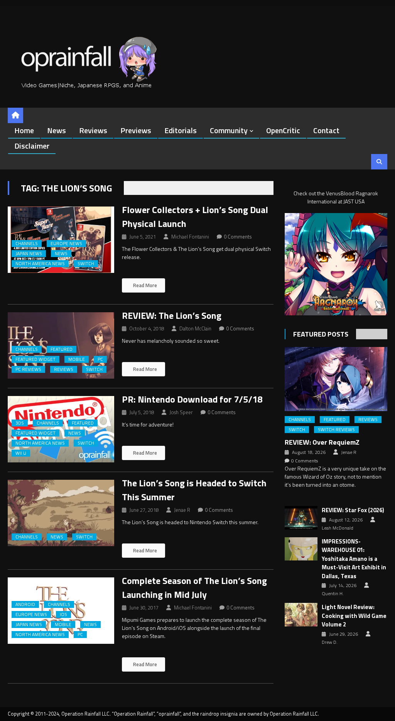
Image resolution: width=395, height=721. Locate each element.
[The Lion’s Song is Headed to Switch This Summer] (61, 513)
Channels (26, 243)
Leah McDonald (337, 528)
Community (229, 130)
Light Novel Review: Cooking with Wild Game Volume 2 (354, 616)
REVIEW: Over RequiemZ (322, 442)
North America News (40, 263)
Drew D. (330, 642)
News (56, 130)
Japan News (28, 253)
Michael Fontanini (190, 236)
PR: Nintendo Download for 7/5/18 (192, 399)
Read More (144, 285)
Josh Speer (181, 412)
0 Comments (238, 236)
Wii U (20, 453)
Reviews (93, 130)
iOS (63, 614)
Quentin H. (333, 593)
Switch (86, 263)
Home (24, 130)
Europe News (66, 243)
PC (100, 359)
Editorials (180, 130)
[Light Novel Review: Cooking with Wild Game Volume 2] (301, 614)
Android (25, 604)
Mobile (76, 359)
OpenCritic (283, 130)
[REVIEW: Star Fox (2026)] (301, 518)
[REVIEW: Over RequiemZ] (336, 379)
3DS (19, 423)
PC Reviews (28, 369)
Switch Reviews (336, 429)
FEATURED (62, 349)
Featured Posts (320, 334)
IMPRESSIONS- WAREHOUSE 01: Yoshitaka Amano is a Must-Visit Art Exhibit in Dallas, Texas (354, 559)
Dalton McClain (195, 328)
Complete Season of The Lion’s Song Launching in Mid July (194, 587)
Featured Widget (35, 359)
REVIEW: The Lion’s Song (171, 315)
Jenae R (182, 510)
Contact (326, 130)
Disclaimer (31, 146)
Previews (135, 130)
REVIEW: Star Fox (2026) (353, 510)
